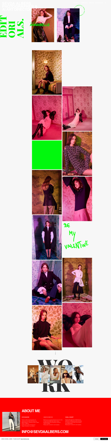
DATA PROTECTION (25, 439)
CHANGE (96, 439)
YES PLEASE (104, 439)
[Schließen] (109, 439)
